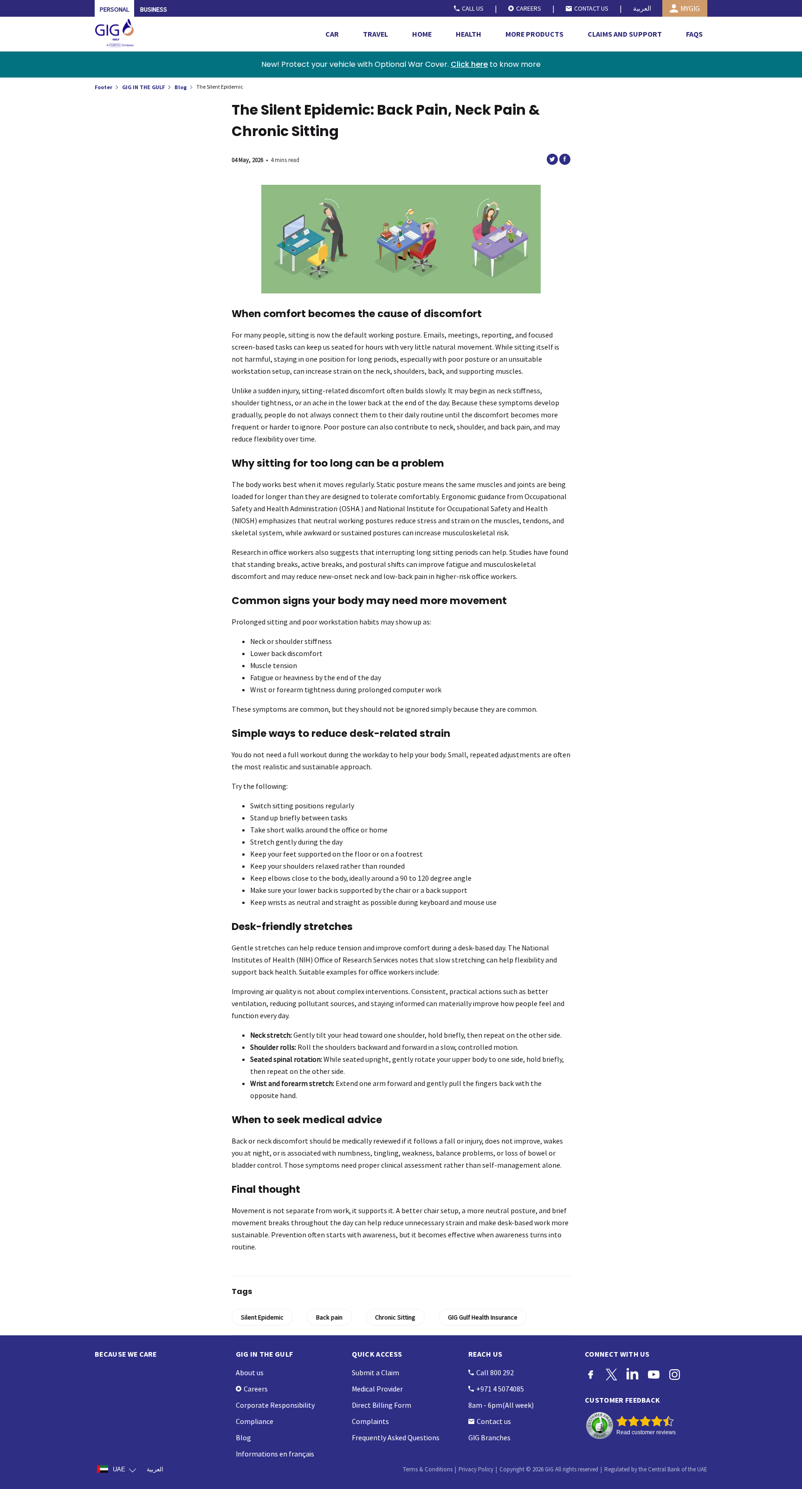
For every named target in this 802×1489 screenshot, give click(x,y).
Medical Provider (377, 1388)
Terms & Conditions (428, 1469)
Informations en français (275, 1453)
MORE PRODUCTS (534, 34)
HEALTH (468, 34)
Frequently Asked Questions (396, 1437)
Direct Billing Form (381, 1405)
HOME (422, 34)
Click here (469, 64)
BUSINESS (153, 9)
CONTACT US (591, 8)
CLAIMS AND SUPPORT (625, 34)
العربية (642, 8)
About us (250, 1372)
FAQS (694, 34)
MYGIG (690, 8)
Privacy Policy (476, 1469)
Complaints (370, 1421)
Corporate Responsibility (275, 1405)
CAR (332, 34)
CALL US (473, 8)
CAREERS (528, 8)
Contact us (494, 1421)
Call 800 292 (495, 1372)
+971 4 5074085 (500, 1388)
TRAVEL (375, 34)
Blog (181, 86)
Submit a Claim (375, 1372)
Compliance (254, 1421)
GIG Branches (489, 1437)
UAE (119, 1469)
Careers (256, 1388)
